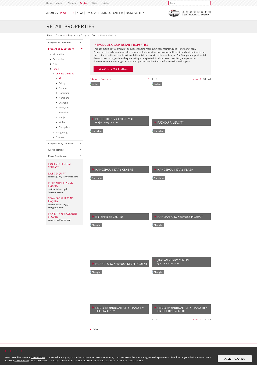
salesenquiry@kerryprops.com (63, 176)
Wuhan (62, 122)
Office (95, 329)
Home (49, 3)
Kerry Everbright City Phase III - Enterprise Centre (182, 309)
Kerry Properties (189, 13)
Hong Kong (61, 132)
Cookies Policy (22, 360)
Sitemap (72, 3)
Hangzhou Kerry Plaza (175, 169)
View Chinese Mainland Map (113, 69)
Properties (67, 13)
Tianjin (62, 117)
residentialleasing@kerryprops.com (57, 190)
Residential (58, 59)
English (83, 3)
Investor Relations (98, 13)
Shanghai (63, 102)
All (209, 79)
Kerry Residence (57, 156)
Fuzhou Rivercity (170, 122)
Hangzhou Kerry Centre (114, 169)
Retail (94, 35)
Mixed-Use (58, 54)
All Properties (55, 149)
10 (199, 79)
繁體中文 (95, 3)
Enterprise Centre (109, 216)
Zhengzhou (64, 127)
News (80, 13)
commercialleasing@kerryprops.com (58, 206)
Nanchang (64, 97)
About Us (52, 13)
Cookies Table (38, 357)
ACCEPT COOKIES (234, 359)
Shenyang (64, 107)
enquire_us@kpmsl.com (59, 219)
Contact (60, 3)
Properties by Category (78, 35)
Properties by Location (61, 143)
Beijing (62, 83)
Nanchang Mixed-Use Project (180, 216)
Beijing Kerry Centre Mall (115, 120)
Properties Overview (59, 42)
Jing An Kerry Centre (173, 262)
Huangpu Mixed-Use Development (121, 263)
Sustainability (135, 13)
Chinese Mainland (65, 73)
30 (204, 79)
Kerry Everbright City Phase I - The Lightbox (119, 309)
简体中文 (107, 3)
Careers (118, 13)
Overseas (60, 137)
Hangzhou (64, 92)
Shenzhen (64, 112)
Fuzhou (63, 88)
